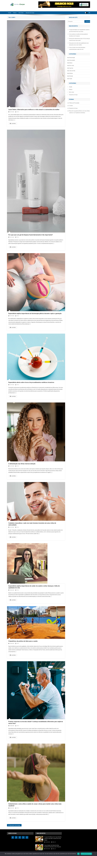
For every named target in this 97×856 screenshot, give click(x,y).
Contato (71, 105)
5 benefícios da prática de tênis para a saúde (22, 641)
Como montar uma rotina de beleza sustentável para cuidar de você (77, 48)
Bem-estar (21, 12)
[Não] (95, 854)
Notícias (71, 73)
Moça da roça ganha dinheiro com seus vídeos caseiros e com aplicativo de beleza (79, 111)
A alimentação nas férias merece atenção (21, 464)
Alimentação (72, 57)
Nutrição (71, 76)
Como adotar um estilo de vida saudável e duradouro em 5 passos (78, 35)
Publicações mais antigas (14, 825)
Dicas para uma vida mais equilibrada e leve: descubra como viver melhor (79, 43)
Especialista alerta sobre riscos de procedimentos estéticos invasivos (31, 382)
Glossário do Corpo (30, 12)
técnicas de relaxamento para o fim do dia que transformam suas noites (79, 39)
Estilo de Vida (72, 70)
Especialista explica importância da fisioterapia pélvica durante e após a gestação (35, 313)
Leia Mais (13, 123)
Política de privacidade (86, 853)
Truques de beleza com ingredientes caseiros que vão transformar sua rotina (79, 30)
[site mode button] (86, 12)
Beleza (14, 12)
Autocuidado (72, 60)
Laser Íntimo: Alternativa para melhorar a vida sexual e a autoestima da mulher (33, 109)
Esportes (71, 68)
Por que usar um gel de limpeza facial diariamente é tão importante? (30, 235)
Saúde (9, 12)
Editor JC (54, 842)
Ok (78, 853)
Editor (17, 111)
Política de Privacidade (74, 103)
